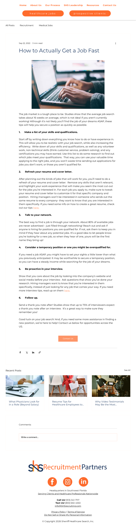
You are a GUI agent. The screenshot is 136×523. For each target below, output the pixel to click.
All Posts (10, 25)
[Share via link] (39, 352)
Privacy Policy (58, 512)
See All (127, 370)
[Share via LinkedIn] (33, 352)
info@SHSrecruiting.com (68, 506)
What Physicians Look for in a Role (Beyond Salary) (24, 403)
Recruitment (27, 25)
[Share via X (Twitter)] (26, 352)
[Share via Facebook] (20, 352)
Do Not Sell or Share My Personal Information (68, 515)
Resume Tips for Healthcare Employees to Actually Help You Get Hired (67, 403)
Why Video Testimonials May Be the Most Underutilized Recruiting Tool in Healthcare (109, 403)
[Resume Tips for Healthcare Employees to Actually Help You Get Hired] (68, 386)
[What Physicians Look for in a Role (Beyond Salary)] (25, 386)
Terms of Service (76, 512)
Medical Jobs (46, 25)
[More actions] (115, 43)
